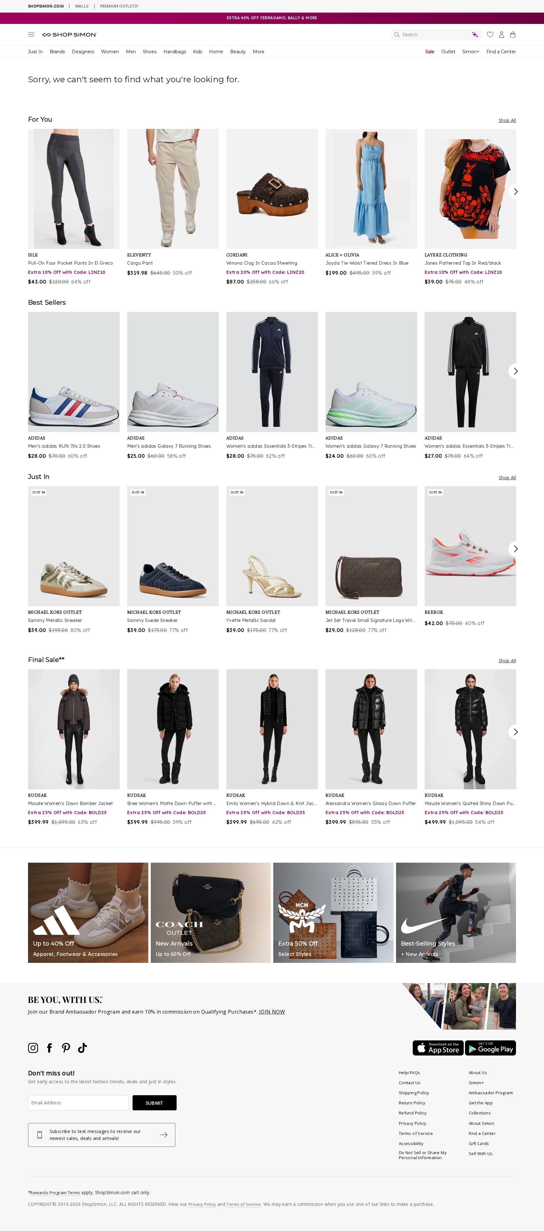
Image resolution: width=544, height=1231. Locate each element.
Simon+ (470, 52)
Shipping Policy (414, 1093)
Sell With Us (481, 1153)
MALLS (82, 6)
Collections (480, 1113)
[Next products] (516, 191)
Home (216, 52)
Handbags (174, 52)
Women (110, 52)
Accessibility (411, 1143)
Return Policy (412, 1103)
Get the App (481, 1103)
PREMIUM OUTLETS (119, 6)
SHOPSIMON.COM (46, 6)
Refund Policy (413, 1113)
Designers (83, 52)
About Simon (481, 1123)
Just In (35, 52)
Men (131, 52)
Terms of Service (416, 1133)
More (258, 52)
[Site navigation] (31, 35)
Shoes (149, 52)
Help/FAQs (409, 1072)
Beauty (238, 52)
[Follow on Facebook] (50, 1051)
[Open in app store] (439, 1053)
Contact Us (410, 1082)
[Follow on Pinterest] (66, 1051)
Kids (197, 52)
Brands (57, 52)
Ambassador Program (491, 1093)
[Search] (436, 34)
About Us (478, 1072)
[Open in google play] (490, 1053)
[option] (73, 207)
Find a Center (501, 52)
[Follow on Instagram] (33, 1051)
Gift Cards (479, 1143)
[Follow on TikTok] (82, 1051)
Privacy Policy (413, 1123)
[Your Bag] (513, 35)
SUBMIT (154, 1103)
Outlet (448, 52)
